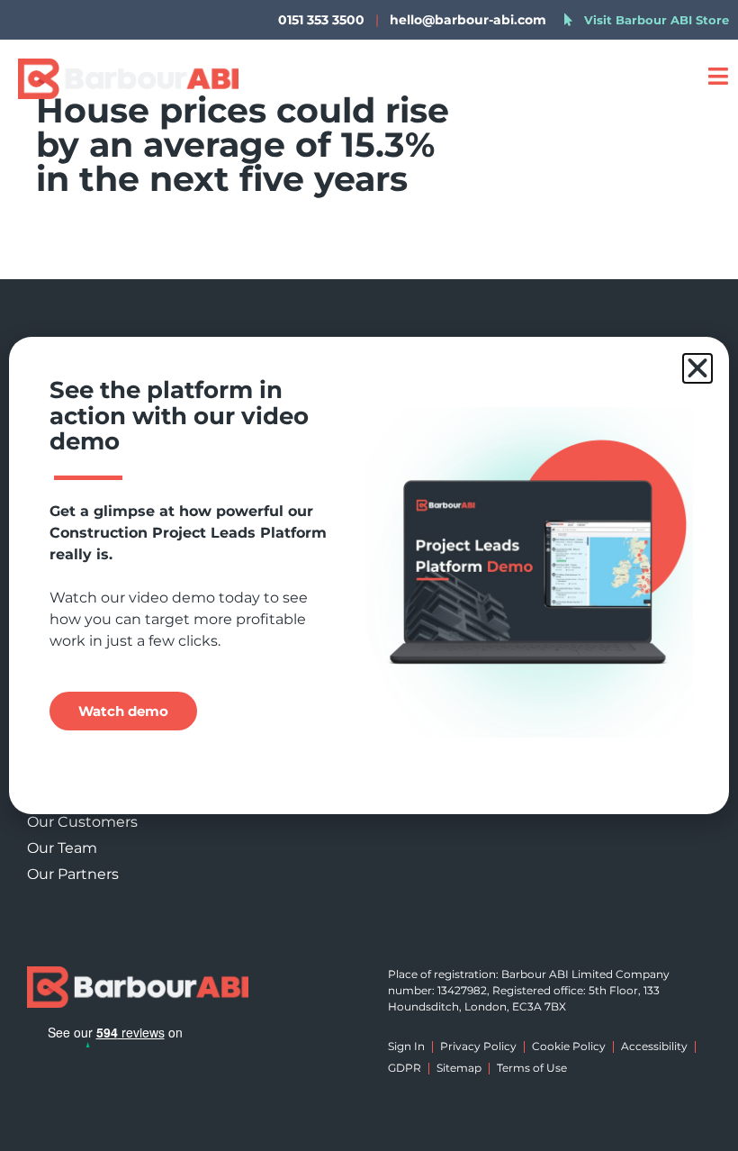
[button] (697, 368)
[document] (369, 575)
